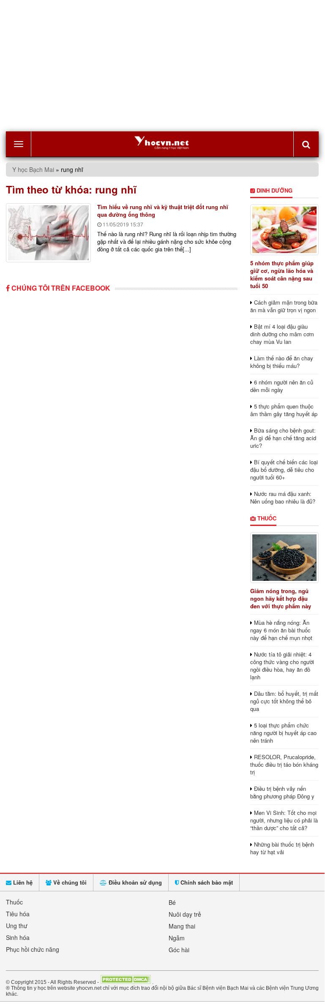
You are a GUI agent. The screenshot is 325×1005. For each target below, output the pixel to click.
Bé (172, 902)
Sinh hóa (18, 937)
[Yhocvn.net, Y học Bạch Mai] (162, 142)
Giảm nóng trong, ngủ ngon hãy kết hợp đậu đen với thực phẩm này (280, 598)
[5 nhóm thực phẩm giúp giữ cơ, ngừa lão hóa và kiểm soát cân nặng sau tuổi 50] (284, 229)
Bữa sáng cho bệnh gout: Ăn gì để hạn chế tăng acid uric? (283, 437)
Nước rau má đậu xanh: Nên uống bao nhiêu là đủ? (282, 497)
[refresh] (306, 144)
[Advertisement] (162, 66)
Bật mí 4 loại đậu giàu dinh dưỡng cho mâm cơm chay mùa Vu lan (282, 334)
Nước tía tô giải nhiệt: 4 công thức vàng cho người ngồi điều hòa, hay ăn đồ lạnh (282, 665)
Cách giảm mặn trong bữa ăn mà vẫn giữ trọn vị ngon (283, 306)
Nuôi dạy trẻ (185, 914)
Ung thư (16, 925)
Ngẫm (177, 938)
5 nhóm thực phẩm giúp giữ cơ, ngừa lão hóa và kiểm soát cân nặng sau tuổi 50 (282, 274)
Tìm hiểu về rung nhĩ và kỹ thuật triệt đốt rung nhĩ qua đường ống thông (162, 210)
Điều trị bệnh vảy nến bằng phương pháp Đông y (282, 792)
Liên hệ (22, 882)
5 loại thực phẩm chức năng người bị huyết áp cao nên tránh (283, 732)
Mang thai (182, 926)
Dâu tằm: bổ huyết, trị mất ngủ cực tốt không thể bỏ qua (284, 701)
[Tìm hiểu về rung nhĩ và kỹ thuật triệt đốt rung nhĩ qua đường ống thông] (48, 232)
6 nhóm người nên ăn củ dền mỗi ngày (281, 386)
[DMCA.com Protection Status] (125, 981)
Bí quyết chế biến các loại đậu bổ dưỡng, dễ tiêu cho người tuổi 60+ (284, 469)
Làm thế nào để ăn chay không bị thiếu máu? (281, 362)
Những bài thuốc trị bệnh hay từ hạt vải (282, 848)
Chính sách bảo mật (206, 882)
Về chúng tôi (69, 882)
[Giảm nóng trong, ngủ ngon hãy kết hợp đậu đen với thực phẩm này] (284, 557)
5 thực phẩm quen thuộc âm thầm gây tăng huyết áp (283, 410)
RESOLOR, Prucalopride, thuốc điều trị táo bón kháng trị (284, 764)
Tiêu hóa (18, 914)
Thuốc (266, 518)
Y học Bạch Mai (33, 169)
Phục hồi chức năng (32, 949)
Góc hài (179, 949)
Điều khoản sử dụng (134, 882)
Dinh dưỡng (273, 190)
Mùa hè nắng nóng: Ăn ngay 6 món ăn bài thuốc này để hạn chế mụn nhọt (281, 630)
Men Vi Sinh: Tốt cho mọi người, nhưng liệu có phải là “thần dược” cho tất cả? (284, 820)
